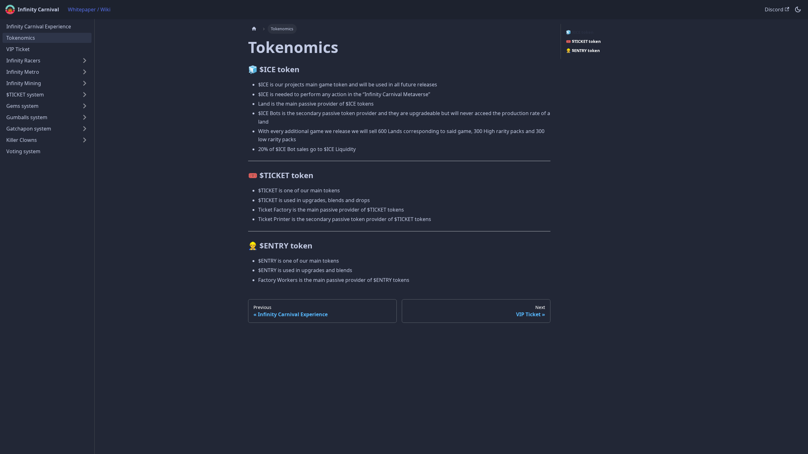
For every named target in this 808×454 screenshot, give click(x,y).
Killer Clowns (21, 140)
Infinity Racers (23, 60)
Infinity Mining (23, 83)
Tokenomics (20, 37)
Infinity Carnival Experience (38, 26)
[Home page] (254, 29)
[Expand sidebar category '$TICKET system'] (85, 95)
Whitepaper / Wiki (89, 9)
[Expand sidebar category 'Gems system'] (85, 106)
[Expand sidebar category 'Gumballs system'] (85, 117)
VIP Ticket (18, 49)
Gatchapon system (28, 128)
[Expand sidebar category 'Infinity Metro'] (85, 72)
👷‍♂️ (583, 50)
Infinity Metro (22, 71)
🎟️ (583, 41)
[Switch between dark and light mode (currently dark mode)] (798, 9)
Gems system (22, 105)
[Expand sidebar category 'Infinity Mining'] (85, 83)
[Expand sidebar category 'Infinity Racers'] (85, 60)
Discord (774, 9)
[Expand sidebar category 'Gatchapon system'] (85, 129)
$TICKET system (25, 94)
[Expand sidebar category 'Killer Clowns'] (85, 140)
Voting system (23, 151)
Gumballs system (26, 117)
